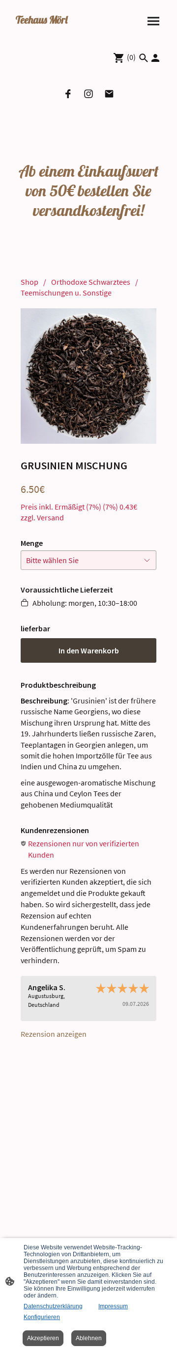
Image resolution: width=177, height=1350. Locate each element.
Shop (29, 282)
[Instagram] (88, 93)
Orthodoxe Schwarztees (90, 282)
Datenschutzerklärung (53, 1306)
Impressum (113, 1306)
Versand (50, 517)
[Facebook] (67, 93)
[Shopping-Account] (155, 58)
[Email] (109, 93)
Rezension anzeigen (54, 1034)
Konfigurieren (42, 1317)
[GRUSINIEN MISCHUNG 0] (88, 376)
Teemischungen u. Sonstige (66, 292)
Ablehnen (89, 1338)
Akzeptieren (43, 1338)
